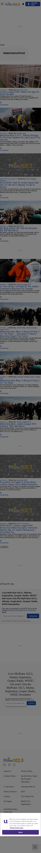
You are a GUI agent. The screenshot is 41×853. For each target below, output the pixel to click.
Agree (20, 832)
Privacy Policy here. (16, 828)
